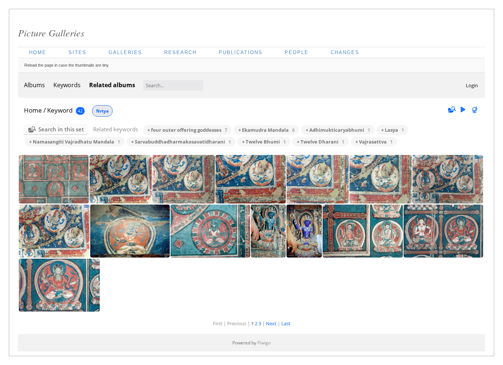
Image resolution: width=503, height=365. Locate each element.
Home (37, 52)
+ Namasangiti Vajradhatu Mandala (74, 141)
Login (472, 85)
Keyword (60, 110)
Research (180, 52)
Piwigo (264, 343)
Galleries (125, 52)
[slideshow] (462, 109)
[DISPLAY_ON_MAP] (475, 109)
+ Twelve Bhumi (264, 141)
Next (271, 323)
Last (286, 323)
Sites (77, 52)
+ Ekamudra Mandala (266, 130)
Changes (345, 52)
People (297, 52)
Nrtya (102, 111)
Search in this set (61, 129)
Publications (241, 52)
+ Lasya (392, 130)
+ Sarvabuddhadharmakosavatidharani (181, 141)
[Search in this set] (451, 109)
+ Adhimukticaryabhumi (338, 130)
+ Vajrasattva (374, 141)
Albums (34, 85)
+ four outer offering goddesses (187, 130)
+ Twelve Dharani (320, 141)
